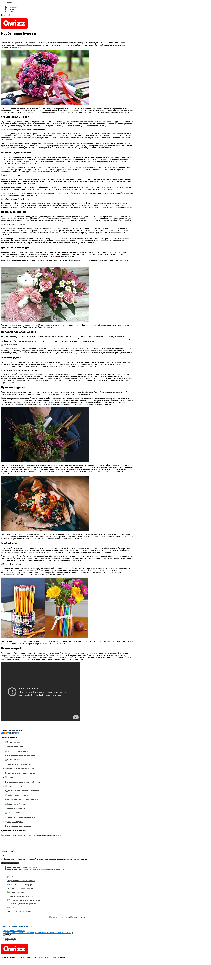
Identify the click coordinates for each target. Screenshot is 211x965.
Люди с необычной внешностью (21, 881)
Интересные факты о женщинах (20, 755)
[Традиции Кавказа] (14, 742)
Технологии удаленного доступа (21, 904)
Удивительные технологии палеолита (23, 791)
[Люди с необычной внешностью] (18, 877)
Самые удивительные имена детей (21, 800)
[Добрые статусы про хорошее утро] (19, 885)
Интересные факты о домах (18, 826)
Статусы (9, 11)
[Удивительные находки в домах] (20, 769)
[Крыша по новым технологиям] (15, 892)
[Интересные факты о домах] (14, 822)
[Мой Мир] (8, 733)
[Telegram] (17, 733)
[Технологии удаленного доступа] (27, 900)
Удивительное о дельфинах (18, 764)
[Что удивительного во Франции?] (13, 813)
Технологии (10, 5)
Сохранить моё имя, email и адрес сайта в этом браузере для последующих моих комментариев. (45, 859)
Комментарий (7, 851)
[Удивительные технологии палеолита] (13, 786)
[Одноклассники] (5, 733)
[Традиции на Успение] (15, 804)
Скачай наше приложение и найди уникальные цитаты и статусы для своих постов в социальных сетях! (37, 932)
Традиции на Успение (15, 808)
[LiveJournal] (11, 733)
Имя (2, 855)
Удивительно (11, 7)
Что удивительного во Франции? (20, 817)
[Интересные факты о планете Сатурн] (9, 777)
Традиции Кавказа (14, 747)
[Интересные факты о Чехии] (10, 908)
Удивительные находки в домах (20, 773)
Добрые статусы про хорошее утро (22, 888)
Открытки (9, 9)
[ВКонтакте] (2, 733)
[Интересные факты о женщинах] (16, 751)
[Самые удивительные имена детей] (18, 795)
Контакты (9, 941)
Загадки (8, 3)
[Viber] (14, 733)
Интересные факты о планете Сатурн (22, 782)
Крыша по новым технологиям (20, 896)
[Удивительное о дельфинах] (13, 760)
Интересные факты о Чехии (19, 911)
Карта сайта (10, 939)
